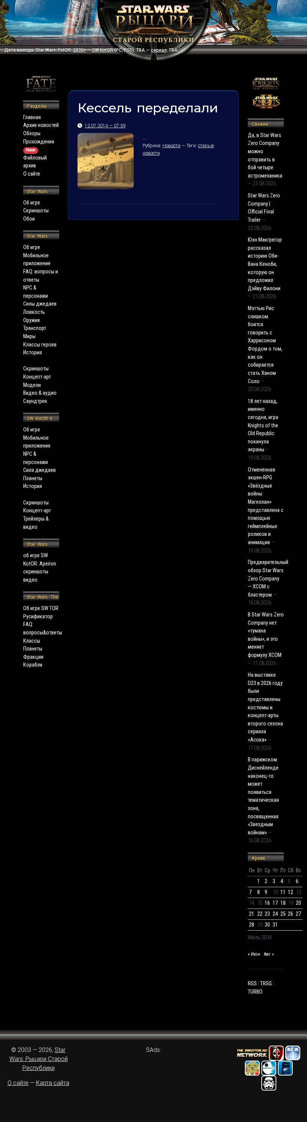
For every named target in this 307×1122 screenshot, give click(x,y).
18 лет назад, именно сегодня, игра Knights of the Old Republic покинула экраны (263, 425)
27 (298, 914)
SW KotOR (102, 50)
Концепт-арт (37, 377)
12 (290, 892)
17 (275, 903)
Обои (29, 219)
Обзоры (31, 133)
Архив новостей (41, 125)
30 (267, 925)
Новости (171, 145)
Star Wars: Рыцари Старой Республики (38, 1058)
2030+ (79, 50)
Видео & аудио (40, 393)
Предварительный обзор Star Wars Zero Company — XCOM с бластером (268, 578)
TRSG (266, 983)
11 (283, 892)
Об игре (31, 203)
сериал (159, 50)
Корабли (32, 665)
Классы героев (40, 345)
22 (259, 914)
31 (275, 925)
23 (267, 914)
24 (275, 914)
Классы (31, 641)
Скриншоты (36, 210)
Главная (32, 117)
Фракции (33, 657)
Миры (29, 336)
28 (251, 925)
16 (267, 903)
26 (290, 914)
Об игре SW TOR (40, 608)
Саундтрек (35, 401)
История (32, 352)
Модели (32, 385)
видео (30, 580)
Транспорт (34, 328)
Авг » (269, 954)
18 (283, 903)
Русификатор (38, 616)
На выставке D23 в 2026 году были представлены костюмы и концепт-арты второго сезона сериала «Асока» (265, 707)
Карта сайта (52, 1082)
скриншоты (35, 571)
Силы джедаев (40, 304)
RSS (252, 983)
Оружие (31, 320)
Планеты (32, 478)
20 (298, 903)
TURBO (255, 992)
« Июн (254, 954)
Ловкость (34, 312)
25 (283, 914)
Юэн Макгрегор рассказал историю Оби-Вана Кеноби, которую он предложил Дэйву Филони (265, 264)
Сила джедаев (39, 470)
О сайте (31, 174)
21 (251, 914)
